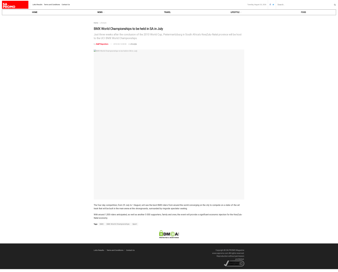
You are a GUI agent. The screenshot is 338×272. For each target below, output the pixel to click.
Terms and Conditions (52, 5)
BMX (102, 224)
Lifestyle (235, 12)
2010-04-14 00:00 (119, 44)
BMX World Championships (118, 224)
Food (303, 12)
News (100, 12)
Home (34, 12)
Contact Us (66, 5)
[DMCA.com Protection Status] (169, 234)
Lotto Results (37, 5)
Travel (167, 12)
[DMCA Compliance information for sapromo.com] (234, 263)
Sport (135, 224)
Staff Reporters (102, 44)
